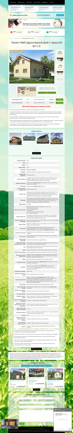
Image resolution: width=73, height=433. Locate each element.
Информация (44, 2)
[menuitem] (13, 2)
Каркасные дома (21, 2)
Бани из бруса (29, 2)
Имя (20, 396)
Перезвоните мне (60, 15)
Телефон (20, 400)
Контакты (52, 2)
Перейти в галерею (36, 153)
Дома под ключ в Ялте (20, 15)
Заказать (59, 99)
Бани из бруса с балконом (47, 365)
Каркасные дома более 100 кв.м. (37, 365)
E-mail (20, 405)
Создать (47, 92)
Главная (11, 38)
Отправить (22, 423)
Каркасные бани (37, 2)
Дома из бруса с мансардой (26, 365)
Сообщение (21, 409)
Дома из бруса (13, 2)
